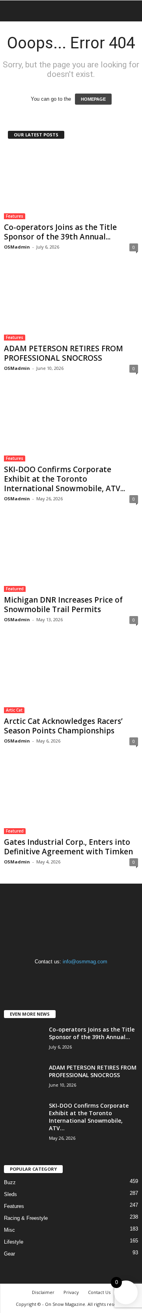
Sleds (10, 1194)
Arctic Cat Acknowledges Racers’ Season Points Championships (63, 726)
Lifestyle (13, 1242)
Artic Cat (14, 710)
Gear (9, 1254)
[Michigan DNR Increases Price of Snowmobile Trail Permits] (71, 556)
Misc (9, 1230)
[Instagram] (72, 977)
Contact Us (99, 1292)
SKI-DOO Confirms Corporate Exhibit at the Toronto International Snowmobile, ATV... (64, 479)
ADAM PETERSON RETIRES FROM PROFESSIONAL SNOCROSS (63, 353)
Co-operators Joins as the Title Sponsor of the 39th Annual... (60, 232)
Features (14, 216)
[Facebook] (56, 977)
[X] (87, 977)
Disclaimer (43, 1292)
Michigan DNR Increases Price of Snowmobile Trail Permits (63, 604)
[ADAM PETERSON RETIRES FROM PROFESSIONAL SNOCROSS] (71, 304)
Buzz (10, 1182)
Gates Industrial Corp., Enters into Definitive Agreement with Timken (68, 847)
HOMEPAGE (93, 99)
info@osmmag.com (85, 962)
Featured (15, 588)
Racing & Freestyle (26, 1218)
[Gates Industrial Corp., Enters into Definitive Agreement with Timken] (71, 798)
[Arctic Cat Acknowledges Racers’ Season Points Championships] (71, 677)
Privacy (71, 1292)
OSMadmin (17, 247)
